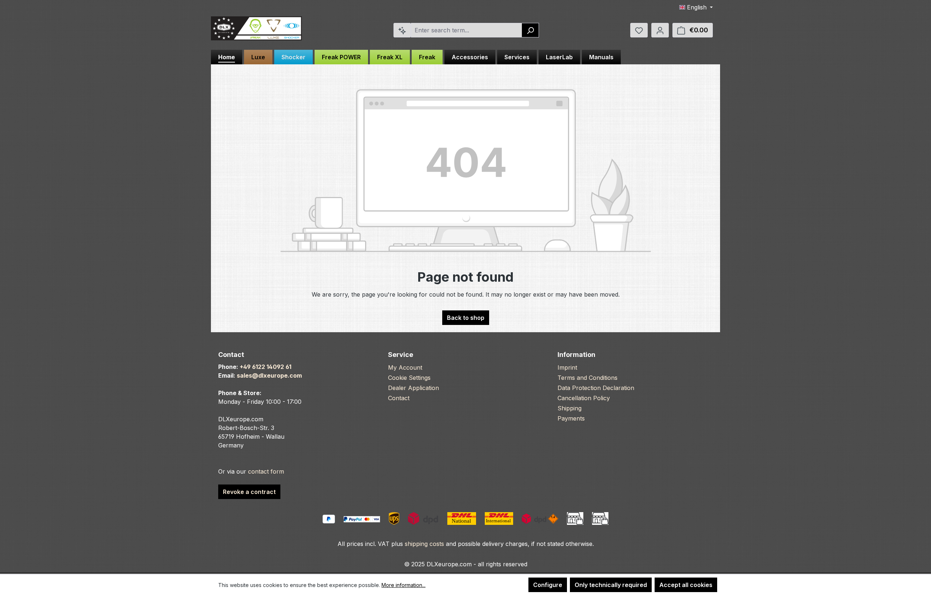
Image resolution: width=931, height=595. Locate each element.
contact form (266, 471)
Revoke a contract (249, 491)
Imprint (567, 367)
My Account (405, 367)
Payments (571, 418)
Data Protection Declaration (596, 387)
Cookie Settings (409, 377)
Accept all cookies (685, 584)
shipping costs (424, 543)
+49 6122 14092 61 (265, 366)
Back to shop (465, 317)
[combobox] (466, 30)
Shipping (570, 408)
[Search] (530, 30)
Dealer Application (413, 387)
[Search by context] (402, 30)
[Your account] (660, 30)
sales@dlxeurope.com (269, 375)
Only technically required (611, 584)
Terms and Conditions (588, 377)
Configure (547, 584)
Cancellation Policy (584, 398)
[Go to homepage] (256, 28)
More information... (403, 585)
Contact (398, 398)
